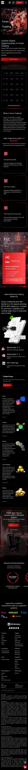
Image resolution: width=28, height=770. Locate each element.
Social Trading (17, 637)
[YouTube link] (16, 628)
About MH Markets (18, 659)
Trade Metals (4, 501)
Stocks (2, 639)
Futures (2, 644)
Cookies (16, 684)
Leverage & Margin (18, 644)
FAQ (2, 674)
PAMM (16, 639)
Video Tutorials (4, 676)
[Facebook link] (9, 628)
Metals (2, 642)
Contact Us (17, 664)
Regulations (3, 687)
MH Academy (5, 671)
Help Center (17, 668)
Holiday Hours (17, 640)
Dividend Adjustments (19, 645)
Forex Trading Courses (5, 680)
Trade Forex (4, 417)
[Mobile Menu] (26, 2)
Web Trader (17, 651)
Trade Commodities (5, 482)
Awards (16, 661)
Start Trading (14, 280)
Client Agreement (18, 687)
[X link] (12, 628)
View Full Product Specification (13, 105)
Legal (2, 684)
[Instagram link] (18, 628)
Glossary (3, 673)
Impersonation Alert (19, 685)
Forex (2, 635)
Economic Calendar (5, 659)
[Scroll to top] (25, 762)
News (16, 666)
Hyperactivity (17, 642)
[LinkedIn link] (14, 628)
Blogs (2, 678)
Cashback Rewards (5, 652)
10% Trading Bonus (5, 651)
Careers (16, 663)
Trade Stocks (4, 459)
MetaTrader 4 (17, 652)
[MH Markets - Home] (2, 2)
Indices (2, 637)
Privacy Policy (4, 685)
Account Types (18, 635)
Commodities (4, 640)
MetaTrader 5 (17, 654)
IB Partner (17, 673)
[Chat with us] (25, 767)
